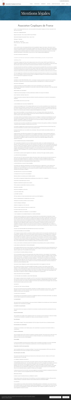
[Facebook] (2, 1)
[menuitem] (31, 4)
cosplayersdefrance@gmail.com (64, 0)
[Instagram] (3, 1)
